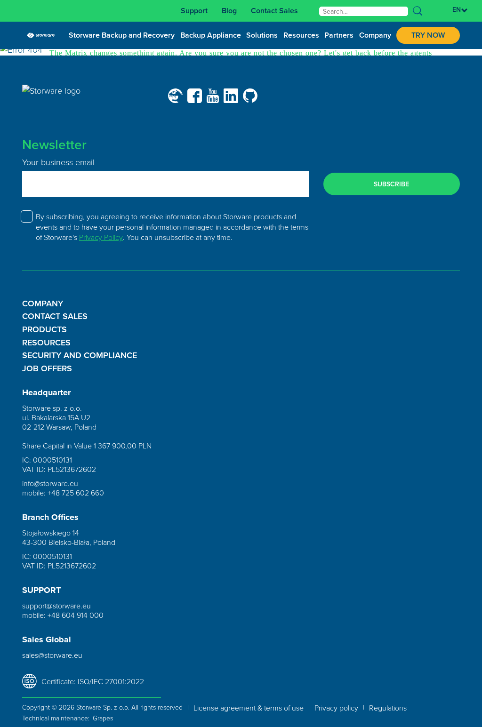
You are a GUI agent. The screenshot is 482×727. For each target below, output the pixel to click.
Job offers (47, 368)
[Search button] (417, 11)
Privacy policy (336, 708)
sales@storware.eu (52, 655)
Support (194, 11)
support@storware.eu (56, 605)
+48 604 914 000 (76, 615)
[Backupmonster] (175, 95)
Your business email (58, 162)
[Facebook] (194, 95)
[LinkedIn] (231, 95)
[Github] (250, 95)
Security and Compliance (79, 355)
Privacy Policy (101, 237)
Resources (46, 342)
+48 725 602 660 (76, 492)
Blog (229, 11)
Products (44, 329)
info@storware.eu (50, 483)
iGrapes (102, 717)
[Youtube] (213, 95)
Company (42, 303)
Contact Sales (274, 11)
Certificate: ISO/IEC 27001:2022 (92, 681)
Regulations (388, 708)
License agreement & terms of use (248, 708)
